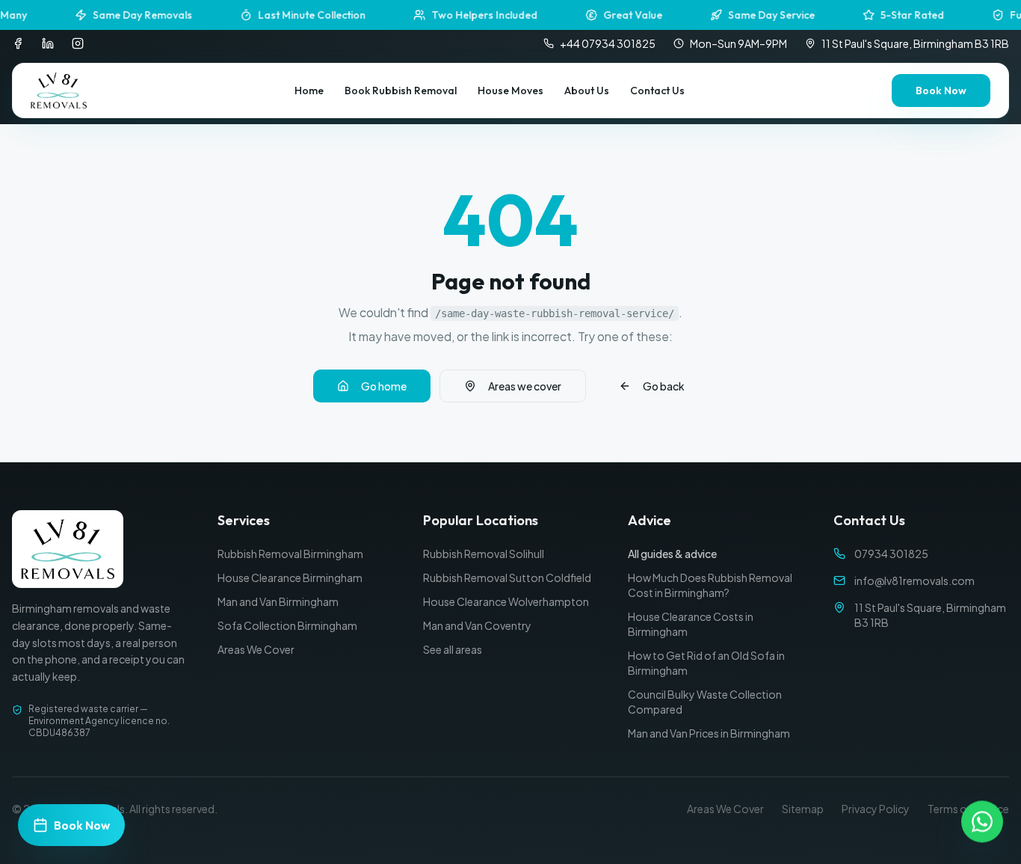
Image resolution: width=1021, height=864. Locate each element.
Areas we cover (524, 386)
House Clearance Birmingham (290, 577)
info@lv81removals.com (914, 580)
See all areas (452, 649)
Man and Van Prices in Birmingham (709, 733)
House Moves (510, 90)
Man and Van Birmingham (278, 601)
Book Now (941, 90)
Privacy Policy (876, 808)
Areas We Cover (256, 649)
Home (309, 90)
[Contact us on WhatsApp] (982, 824)
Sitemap (803, 808)
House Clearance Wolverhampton (506, 601)
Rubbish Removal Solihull (483, 553)
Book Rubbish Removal (401, 90)
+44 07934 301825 (608, 43)
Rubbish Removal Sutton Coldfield (507, 577)
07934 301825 (891, 553)
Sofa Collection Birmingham (287, 625)
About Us (586, 90)
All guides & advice (672, 553)
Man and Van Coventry (477, 625)
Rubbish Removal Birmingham (290, 553)
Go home (384, 386)
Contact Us (657, 90)
